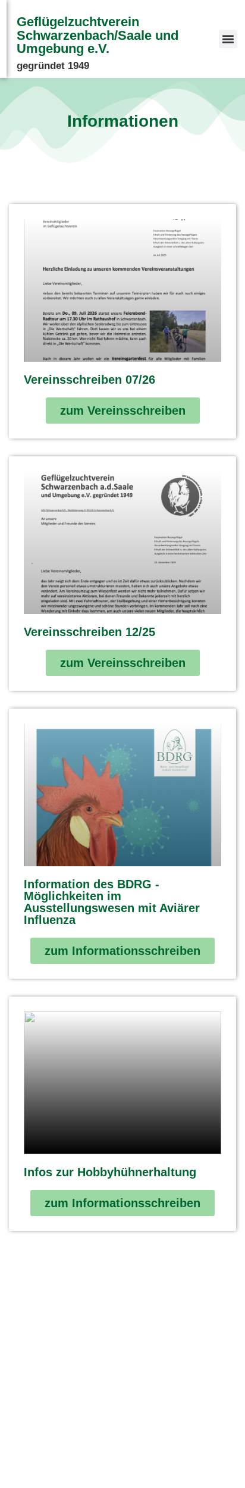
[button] (228, 39)
